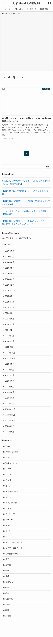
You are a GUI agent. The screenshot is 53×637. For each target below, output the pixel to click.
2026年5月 (9, 268)
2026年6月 (9, 262)
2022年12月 (10, 409)
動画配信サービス (13, 554)
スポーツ (9, 520)
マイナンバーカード (14, 542)
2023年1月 (9, 403)
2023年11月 (10, 353)
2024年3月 (9, 341)
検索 (48, 166)
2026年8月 (9, 251)
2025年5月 (9, 296)
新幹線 (8, 565)
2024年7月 (9, 324)
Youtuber (9, 469)
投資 (7, 559)
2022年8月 (9, 432)
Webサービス (11, 463)
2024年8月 (9, 319)
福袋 (7, 593)
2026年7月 (9, 256)
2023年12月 (10, 347)
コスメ (8, 508)
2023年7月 (9, 375)
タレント (9, 531)
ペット (8, 537)
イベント (9, 486)
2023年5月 (9, 386)
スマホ (8, 525)
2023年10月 (10, 358)
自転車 (8, 604)
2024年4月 (9, 336)
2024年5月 (9, 330)
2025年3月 (9, 307)
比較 (7, 576)
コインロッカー (12, 503)
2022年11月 (10, 415)
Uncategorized (11, 452)
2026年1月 (9, 285)
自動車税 (9, 599)
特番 (7, 587)
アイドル (9, 474)
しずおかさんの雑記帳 (26, 3)
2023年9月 (9, 364)
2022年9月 (9, 426)
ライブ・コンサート (14, 548)
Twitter (8, 446)
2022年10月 (10, 420)
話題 (7, 610)
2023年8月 (9, 370)
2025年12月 (10, 290)
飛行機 (8, 616)
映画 (7, 570)
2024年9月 (9, 313)
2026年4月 (9, 273)
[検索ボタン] (49, 3)
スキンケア (10, 514)
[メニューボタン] (3, 3)
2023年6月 (9, 381)
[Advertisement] (26, 42)
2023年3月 (9, 398)
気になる (9, 582)
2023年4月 (9, 392)
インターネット (12, 491)
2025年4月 (9, 302)
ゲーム (8, 497)
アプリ (8, 480)
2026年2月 (9, 279)
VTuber (8, 457)
